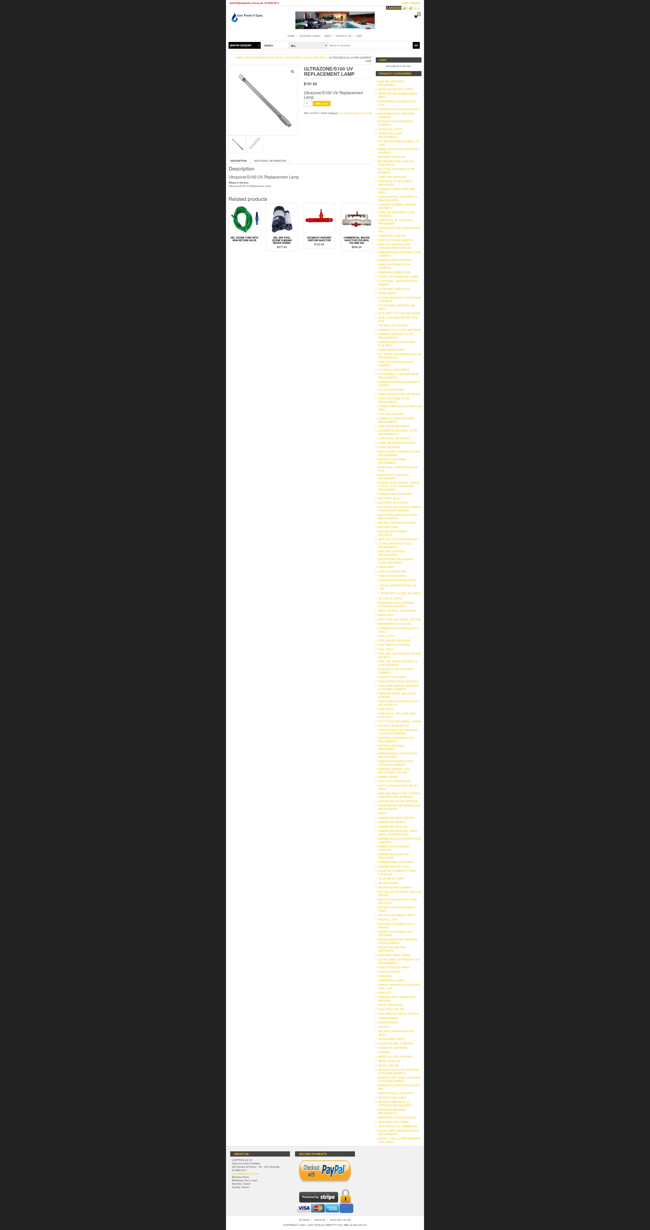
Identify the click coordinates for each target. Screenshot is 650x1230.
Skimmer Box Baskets (392, 822)
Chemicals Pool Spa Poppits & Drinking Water (397, 198)
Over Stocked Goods (392, 575)
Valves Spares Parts (391, 1039)
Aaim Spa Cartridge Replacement (391, 83)
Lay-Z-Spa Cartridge (391, 414)
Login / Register (411, 3)
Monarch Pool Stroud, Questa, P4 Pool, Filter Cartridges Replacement (399, 486)
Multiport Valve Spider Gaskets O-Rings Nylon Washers (399, 508)
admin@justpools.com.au (245, 1173)
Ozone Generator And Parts (264, 57)
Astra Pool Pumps (390, 129)
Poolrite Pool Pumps (392, 677)
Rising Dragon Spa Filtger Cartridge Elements (395, 762)
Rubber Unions (388, 776)
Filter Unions (387, 293)
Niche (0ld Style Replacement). (398, 539)
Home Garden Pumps (391, 349)
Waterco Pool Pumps (392, 1097)
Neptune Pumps (388, 527)
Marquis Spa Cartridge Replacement (393, 476)
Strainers (385, 976)
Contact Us (343, 36)
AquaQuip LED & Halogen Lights (398, 109)
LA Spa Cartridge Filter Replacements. (393, 400)
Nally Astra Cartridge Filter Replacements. (397, 516)
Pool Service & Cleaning (394, 644)
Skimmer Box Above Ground (396, 817)
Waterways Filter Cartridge (397, 1117)
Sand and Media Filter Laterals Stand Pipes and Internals (399, 795)
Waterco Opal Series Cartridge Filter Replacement (399, 1079)
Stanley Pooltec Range (393, 967)
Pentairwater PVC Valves (394, 623)
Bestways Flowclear (392, 157)
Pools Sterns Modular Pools (398, 681)
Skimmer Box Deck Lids (393, 826)
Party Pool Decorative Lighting (399, 619)
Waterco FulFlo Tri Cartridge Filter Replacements (398, 1071)
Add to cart (321, 103)
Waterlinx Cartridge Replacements (392, 1111)
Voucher (384, 1052)
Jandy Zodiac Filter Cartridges (399, 394)
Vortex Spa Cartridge (392, 1047)
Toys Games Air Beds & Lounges (398, 1013)
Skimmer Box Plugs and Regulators (393, 856)
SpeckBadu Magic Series (394, 955)
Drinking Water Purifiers (395, 260)
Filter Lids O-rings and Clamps (398, 276)
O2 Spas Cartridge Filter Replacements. (394, 545)
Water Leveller (388, 1065)
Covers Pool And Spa (392, 235)
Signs (381, 813)
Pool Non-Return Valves (394, 640)
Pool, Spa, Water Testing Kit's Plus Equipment (397, 663)
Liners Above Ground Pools (396, 442)
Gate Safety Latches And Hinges (399, 313)
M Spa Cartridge (389, 447)
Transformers (388, 1018)
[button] (292, 72)
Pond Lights (386, 636)
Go (416, 45)
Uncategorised (388, 1022)
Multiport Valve (389, 498)
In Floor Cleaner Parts (393, 369)
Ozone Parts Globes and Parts (305, 57)
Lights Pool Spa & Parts (394, 438)
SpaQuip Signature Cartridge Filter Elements (397, 941)
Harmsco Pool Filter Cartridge (399, 329)
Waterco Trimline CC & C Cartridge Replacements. (395, 1103)
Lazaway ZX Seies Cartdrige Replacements (396, 420)
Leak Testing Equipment (394, 426)
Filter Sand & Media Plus (394, 288)
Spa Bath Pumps (388, 883)
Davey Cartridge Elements (396, 240)
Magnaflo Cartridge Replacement (392, 461)
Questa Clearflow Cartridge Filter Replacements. (397, 731)
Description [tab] (238, 160)
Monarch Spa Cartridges (394, 494)
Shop (327, 36)
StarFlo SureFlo (389, 971)
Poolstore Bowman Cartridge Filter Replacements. (398, 687)
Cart (359, 36)
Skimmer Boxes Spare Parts (396, 862)
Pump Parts (385, 709)
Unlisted (384, 1026)
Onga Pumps (386, 567)
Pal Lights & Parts (390, 598)
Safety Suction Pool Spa (394, 781)
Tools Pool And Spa (391, 1009)
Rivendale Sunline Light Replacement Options (394, 770)
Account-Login (309, 36)
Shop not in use (340, 1220)
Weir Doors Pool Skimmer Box (398, 1126)
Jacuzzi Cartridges (391, 389)
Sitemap (304, 1220)
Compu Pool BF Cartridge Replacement (395, 221)
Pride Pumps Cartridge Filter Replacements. (398, 703)
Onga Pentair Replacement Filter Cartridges (396, 560)
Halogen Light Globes (392, 325)
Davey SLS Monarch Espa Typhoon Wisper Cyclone (394, 246)
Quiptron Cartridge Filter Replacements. (396, 739)
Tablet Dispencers (390, 1005)
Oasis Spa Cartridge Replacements (391, 553)
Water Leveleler (389, 1061)
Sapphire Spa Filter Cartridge (398, 801)
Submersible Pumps (391, 980)
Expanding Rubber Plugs (394, 272)
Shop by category (240, 45)
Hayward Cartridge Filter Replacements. (395, 335)
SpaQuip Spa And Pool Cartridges (392, 949)
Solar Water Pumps (391, 878)
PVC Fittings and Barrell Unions (399, 721)
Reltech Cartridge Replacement (391, 747)
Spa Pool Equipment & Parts (396, 915)
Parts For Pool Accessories (397, 610)
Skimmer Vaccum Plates (393, 866)
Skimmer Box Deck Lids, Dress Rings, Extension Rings (397, 832)
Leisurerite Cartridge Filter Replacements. (397, 432)
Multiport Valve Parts (393, 502)
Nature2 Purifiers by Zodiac (396, 522)
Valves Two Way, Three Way (395, 1043)
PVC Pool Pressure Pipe (393, 725)
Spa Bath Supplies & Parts (395, 887)
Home (291, 36)
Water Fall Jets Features (395, 1056)
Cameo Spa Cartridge (392, 176)
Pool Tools (385, 649)
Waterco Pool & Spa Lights (396, 1093)
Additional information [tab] (270, 160)
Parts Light (386, 615)
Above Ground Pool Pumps (395, 89)
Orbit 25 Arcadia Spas (392, 571)
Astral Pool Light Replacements (390, 135)
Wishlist (320, 1220)
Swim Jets (384, 992)
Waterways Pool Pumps (393, 1122)
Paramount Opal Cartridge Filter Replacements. (396, 604)
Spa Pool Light (388, 919)
